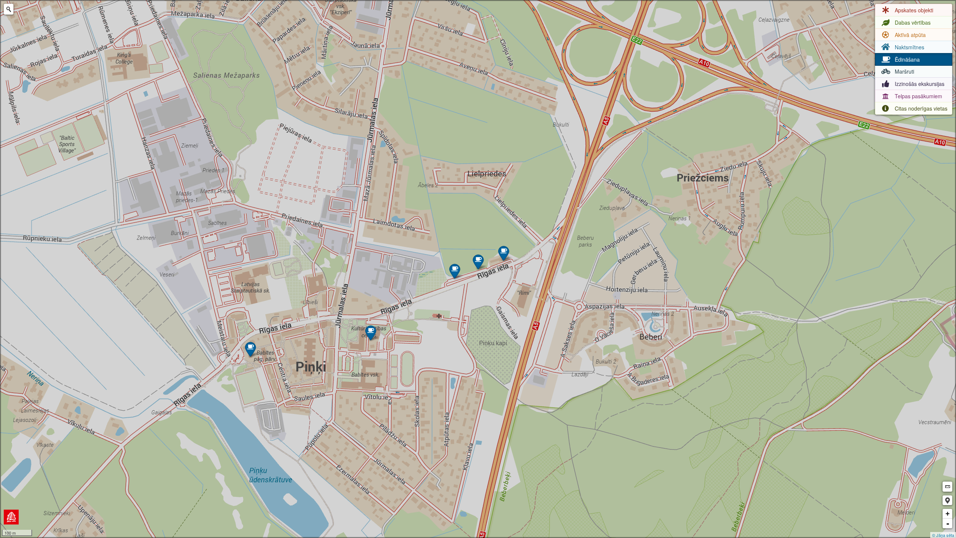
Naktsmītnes (909, 47)
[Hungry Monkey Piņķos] (478, 261)
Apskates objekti (914, 10)
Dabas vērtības (913, 22)
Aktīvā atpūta (910, 34)
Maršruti (904, 71)
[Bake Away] (503, 253)
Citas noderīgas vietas (921, 108)
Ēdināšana (907, 59)
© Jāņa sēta (943, 535)
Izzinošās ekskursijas (919, 83)
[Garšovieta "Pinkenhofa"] (250, 349)
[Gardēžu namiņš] (370, 332)
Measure (947, 487)
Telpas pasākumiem (918, 96)
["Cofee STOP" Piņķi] (454, 271)
